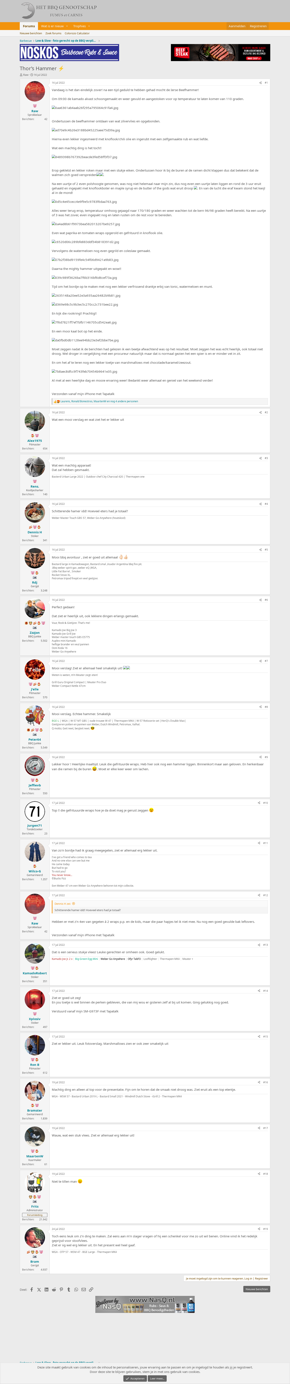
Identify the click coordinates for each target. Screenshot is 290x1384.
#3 (266, 458)
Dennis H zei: (63, 904)
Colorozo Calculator (77, 33)
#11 (265, 843)
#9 (266, 757)
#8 (266, 707)
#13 (265, 945)
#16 (265, 1082)
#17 (265, 1128)
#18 (265, 1174)
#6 (266, 600)
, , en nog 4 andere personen (99, 401)
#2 (266, 412)
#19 (265, 1229)
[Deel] (260, 82)
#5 (266, 549)
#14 (265, 991)
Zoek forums (53, 33)
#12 (265, 895)
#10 (265, 803)
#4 (266, 504)
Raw (25, 75)
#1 (266, 82)
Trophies (79, 26)
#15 (265, 1036)
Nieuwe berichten (31, 33)
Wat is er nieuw (52, 26)
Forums (29, 26)
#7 (266, 661)
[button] (67, 26)
